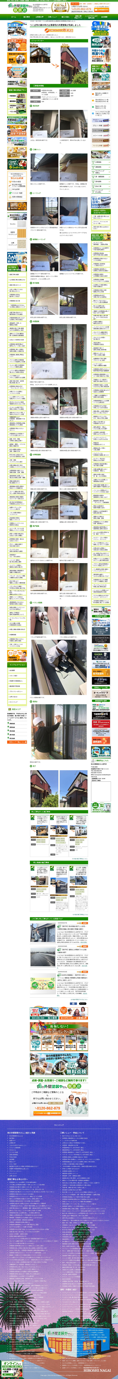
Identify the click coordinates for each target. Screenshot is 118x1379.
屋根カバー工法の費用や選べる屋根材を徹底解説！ (76, 1180)
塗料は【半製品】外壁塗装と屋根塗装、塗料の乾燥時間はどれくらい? (28, 1285)
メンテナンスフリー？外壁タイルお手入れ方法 (100, 438)
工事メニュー (52, 17)
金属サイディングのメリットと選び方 (15, 508)
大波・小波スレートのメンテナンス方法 (16, 645)
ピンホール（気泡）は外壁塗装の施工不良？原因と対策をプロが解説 (28, 1262)
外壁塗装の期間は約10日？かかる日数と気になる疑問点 (24, 1201)
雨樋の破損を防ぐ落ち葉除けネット (15, 482)
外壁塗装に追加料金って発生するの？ (99, 264)
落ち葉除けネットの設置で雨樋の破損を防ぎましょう (76, 1241)
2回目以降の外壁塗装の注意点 (98, 343)
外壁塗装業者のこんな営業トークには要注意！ (101, 401)
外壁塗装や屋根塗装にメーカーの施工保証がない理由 (101, 375)
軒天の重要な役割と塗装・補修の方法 (15, 450)
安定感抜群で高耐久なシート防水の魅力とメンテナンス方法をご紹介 (28, 1318)
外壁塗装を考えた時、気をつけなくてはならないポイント (25, 1267)
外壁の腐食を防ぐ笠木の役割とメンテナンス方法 (17, 466)
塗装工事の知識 (14, 274)
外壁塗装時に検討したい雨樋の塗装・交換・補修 (17, 471)
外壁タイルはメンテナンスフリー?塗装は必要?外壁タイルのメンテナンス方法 (83, 1211)
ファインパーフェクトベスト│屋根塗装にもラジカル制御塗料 (79, 1295)
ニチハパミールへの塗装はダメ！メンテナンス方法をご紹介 (25, 1327)
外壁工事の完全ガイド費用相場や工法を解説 (16, 313)
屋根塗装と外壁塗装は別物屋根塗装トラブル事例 (17, 424)
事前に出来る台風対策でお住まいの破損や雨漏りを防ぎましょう (26, 1332)
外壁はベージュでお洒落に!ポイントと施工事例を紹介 (101, 559)
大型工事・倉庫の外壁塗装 (69, 1274)
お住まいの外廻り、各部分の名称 (18, 1234)
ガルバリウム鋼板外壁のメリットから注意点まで (100, 333)
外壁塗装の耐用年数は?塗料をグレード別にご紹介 (17, 345)
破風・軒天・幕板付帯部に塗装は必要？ (16, 439)
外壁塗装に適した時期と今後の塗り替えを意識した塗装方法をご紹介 (28, 1248)
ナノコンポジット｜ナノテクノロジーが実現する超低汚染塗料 (79, 1313)
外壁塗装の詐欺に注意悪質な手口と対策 (99, 291)
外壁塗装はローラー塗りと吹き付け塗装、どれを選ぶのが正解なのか (28, 1288)
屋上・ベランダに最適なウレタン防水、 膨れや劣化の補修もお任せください (30, 1316)
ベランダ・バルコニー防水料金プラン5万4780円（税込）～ (78, 1154)
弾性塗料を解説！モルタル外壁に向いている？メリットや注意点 (26, 1363)
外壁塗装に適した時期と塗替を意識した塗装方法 (17, 350)
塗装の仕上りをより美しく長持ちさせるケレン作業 (17, 413)
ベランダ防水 (17, 111)
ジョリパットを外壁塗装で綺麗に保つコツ (101, 454)
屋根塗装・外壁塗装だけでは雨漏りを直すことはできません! (25, 1217)
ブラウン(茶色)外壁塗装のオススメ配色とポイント (101, 564)
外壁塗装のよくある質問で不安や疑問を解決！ (101, 248)
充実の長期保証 (13, 1154)
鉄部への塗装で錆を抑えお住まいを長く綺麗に (17, 534)
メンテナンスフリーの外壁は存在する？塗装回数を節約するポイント (28, 1238)
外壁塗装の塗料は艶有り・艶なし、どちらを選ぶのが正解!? (78, 1349)
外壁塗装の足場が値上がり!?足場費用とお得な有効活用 (77, 1283)
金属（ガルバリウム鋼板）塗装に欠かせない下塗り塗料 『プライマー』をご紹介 (84, 1360)
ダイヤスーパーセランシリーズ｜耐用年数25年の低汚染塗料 (78, 1304)
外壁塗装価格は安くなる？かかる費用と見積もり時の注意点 (78, 1161)
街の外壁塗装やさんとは (16, 1136)
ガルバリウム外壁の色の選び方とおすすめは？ (22, 1243)
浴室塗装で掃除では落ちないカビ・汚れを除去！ (75, 1255)
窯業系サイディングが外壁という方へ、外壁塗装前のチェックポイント (81, 1365)
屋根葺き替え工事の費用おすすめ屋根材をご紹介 (17, 329)
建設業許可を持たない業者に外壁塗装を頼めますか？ (23, 1166)
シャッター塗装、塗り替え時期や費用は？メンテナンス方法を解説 (80, 1258)
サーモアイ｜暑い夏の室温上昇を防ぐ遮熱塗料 (75, 1297)
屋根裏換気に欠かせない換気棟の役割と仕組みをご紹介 (24, 1321)
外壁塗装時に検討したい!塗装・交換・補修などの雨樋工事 (78, 1237)
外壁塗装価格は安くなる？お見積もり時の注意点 (17, 318)
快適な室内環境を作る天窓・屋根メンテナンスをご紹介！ (78, 1232)
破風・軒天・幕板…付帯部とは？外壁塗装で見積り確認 (77, 1222)
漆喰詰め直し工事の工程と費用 (99, 449)
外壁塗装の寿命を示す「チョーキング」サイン (17, 387)
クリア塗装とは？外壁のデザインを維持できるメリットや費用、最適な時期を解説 (84, 1337)
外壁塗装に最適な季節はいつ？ (17, 355)
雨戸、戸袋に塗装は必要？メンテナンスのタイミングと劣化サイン (80, 1262)
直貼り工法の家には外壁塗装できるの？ (99, 422)
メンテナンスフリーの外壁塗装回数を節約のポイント (101, 327)
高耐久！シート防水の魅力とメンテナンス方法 (17, 597)
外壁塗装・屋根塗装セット (17, 106)
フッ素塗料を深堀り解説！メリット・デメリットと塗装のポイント (27, 1360)
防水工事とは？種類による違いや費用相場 (17, 582)
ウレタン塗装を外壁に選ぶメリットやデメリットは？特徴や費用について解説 (83, 1335)
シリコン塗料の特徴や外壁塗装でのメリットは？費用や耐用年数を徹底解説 (82, 1330)
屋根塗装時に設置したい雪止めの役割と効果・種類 (17, 476)
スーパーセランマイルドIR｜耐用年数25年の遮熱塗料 (76, 1299)
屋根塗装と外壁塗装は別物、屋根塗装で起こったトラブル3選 (26, 1278)
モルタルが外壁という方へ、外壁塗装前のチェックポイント (78, 1363)
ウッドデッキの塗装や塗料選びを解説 (16, 550)
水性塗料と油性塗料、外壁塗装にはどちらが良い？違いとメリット (80, 1351)
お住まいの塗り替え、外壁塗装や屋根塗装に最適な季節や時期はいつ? (28, 1250)
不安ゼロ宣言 (13, 1157)
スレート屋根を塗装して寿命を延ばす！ (73, 1272)
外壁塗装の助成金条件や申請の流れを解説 (100, 254)
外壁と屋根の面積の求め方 (17, 629)
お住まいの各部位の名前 (17, 339)
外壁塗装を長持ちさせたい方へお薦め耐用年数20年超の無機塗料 (80, 1353)
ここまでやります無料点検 (91, 17)
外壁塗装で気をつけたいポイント (17, 429)
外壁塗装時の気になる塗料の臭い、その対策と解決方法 (24, 1213)
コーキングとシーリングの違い (17, 618)
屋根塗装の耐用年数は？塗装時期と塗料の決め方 (100, 528)
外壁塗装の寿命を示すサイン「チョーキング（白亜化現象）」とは (27, 1252)
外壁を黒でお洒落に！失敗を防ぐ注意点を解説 (100, 549)
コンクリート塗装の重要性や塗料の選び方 (16, 566)
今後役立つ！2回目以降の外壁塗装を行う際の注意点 (76, 1185)
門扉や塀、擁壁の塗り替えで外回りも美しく (74, 1187)
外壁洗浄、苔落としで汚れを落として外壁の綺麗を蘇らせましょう (80, 1265)
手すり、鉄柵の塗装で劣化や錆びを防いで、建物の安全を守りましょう (81, 1251)
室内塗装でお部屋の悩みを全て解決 (72, 1190)
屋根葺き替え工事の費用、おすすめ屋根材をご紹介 (76, 1178)
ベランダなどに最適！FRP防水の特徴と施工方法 (17, 587)
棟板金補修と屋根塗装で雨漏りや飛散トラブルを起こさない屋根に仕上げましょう (31, 1306)
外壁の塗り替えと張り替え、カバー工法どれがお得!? (100, 317)
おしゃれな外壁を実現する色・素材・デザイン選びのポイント (26, 1344)
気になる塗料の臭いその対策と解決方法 (99, 306)
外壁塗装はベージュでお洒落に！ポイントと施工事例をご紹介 (26, 1356)
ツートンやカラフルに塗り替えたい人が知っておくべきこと (102, 113)
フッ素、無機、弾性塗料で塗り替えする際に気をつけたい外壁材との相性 (29, 1302)
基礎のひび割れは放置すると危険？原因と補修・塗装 (23, 1337)
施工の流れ (65, 17)
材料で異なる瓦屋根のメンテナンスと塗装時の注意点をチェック (79, 1218)
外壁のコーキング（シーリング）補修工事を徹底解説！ (77, 1201)
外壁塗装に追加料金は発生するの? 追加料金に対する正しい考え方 (80, 1199)
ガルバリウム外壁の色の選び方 (99, 338)
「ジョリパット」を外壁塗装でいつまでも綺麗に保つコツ (25, 1299)
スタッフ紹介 (13, 675)
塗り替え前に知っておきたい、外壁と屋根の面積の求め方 (25, 1295)
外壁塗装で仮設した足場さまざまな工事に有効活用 (101, 385)
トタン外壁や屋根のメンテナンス (15, 513)
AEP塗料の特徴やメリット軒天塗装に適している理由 (101, 601)
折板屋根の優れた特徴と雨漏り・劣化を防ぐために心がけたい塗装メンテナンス (84, 1208)
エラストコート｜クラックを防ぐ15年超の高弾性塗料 (76, 1316)
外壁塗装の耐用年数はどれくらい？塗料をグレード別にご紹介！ (26, 1245)
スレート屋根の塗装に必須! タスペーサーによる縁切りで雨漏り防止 (27, 1281)
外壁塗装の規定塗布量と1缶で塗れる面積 (100, 464)
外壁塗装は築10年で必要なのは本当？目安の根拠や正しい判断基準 (27, 1203)
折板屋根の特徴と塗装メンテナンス (15, 518)
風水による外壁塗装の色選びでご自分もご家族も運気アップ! (25, 1198)
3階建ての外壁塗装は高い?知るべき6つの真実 (101, 312)
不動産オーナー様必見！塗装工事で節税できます (100, 380)
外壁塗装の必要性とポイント (70, 1171)
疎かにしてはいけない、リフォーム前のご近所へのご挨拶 (25, 1210)
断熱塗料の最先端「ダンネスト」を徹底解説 (101, 501)
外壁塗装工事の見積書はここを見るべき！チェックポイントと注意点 (81, 1159)
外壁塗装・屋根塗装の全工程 (70, 1145)
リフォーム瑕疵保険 (14, 1147)
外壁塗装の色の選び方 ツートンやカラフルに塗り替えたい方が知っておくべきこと (32, 1191)
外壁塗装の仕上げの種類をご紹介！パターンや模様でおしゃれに (26, 1367)
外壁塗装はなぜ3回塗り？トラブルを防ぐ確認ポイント (24, 1269)
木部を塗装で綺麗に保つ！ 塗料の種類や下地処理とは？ (24, 1325)
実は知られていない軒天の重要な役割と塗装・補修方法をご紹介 (79, 1227)
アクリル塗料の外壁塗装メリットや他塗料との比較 (17, 360)
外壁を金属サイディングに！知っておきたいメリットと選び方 (79, 1204)
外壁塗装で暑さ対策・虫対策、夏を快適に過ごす (75, 1281)
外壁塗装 (17, 96)
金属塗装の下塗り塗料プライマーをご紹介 (99, 359)
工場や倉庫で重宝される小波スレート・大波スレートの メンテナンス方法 (29, 1304)
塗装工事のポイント (15, 285)
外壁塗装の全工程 (15, 301)
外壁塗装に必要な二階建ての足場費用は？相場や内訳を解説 (78, 1286)
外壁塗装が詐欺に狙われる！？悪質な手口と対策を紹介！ (25, 1274)
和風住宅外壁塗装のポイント (99, 443)
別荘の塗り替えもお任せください (101, 227)
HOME (32, 21)
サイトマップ (13, 702)
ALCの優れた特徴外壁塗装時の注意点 (15, 624)
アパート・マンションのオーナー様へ (100, 222)
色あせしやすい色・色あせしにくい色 (101, 107)
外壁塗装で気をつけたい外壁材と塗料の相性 (17, 640)
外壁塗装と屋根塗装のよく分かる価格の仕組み (75, 1138)
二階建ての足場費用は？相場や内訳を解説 (100, 396)
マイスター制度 (13, 1152)
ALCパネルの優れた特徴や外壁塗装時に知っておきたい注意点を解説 (28, 1292)
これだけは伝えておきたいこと (17, 1145)
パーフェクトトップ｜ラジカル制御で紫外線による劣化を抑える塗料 (81, 1292)
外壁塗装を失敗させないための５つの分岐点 (21, 1194)
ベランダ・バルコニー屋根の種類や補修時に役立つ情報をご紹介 (26, 1309)
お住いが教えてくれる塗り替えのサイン (16, 290)
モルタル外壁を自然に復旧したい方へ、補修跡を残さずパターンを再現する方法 (31, 1259)
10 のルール (12, 1150)
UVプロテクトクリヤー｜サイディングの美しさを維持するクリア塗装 (81, 1318)
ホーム (13, 17)
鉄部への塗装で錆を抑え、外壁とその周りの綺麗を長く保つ (78, 1246)
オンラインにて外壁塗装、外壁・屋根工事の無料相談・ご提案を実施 (81, 1194)
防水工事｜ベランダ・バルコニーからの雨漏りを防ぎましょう (79, 1192)
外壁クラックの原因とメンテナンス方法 (16, 392)
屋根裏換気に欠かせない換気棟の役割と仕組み (17, 603)
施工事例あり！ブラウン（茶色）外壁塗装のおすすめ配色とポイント (28, 1358)
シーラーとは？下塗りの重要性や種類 (99, 364)
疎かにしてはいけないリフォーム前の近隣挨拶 (100, 301)
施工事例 (26, 17)
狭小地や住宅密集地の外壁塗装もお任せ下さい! (17, 503)
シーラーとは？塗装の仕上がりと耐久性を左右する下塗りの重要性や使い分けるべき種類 (86, 1356)
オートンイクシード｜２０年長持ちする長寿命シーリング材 (78, 1327)
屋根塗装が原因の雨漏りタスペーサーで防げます (17, 497)
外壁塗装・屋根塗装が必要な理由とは (19, 1222)
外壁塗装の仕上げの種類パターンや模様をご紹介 (100, 580)
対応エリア (12, 1161)
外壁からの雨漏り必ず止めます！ (71, 1168)
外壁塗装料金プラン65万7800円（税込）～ (74, 1147)
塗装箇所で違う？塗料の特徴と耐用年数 (99, 348)
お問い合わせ (13, 696)
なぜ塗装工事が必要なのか (17, 279)
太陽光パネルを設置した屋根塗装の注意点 (100, 480)
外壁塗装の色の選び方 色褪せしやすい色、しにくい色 (24, 1187)
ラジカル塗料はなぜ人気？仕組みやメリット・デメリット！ (25, 1365)
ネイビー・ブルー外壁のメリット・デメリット (100, 538)
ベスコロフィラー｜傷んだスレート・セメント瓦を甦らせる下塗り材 (81, 1302)
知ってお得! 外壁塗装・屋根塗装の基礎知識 (21, 1220)
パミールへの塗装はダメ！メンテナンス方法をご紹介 (101, 491)
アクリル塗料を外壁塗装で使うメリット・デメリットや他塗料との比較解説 (82, 1332)
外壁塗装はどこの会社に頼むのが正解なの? (21, 1283)
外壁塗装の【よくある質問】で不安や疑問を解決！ (23, 1182)
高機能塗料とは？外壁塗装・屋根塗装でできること (17, 419)
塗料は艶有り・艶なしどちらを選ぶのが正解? (100, 427)
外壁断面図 (13, 634)
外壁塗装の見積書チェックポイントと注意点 (101, 280)
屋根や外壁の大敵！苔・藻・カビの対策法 (99, 475)
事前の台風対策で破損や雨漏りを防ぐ (99, 506)
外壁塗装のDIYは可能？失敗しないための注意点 (100, 406)
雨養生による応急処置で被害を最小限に (100, 512)
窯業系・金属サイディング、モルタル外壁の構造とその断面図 (26, 1297)
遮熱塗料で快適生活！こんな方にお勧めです (74, 1311)
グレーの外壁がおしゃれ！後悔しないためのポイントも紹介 (25, 1349)
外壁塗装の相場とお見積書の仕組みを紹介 (100, 275)
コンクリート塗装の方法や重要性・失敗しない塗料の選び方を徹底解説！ (82, 1260)
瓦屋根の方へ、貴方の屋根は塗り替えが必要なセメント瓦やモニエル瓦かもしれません (85, 1220)
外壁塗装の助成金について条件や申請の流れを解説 (76, 1197)
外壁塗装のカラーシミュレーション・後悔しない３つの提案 (25, 1196)
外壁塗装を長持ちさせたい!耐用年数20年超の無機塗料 (101, 370)
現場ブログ (12, 1140)
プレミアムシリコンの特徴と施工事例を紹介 (99, 585)
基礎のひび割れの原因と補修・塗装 (98, 517)
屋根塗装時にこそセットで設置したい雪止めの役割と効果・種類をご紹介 (82, 1239)
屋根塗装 (17, 101)
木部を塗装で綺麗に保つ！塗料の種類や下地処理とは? (101, 485)
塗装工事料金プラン (78, 17)
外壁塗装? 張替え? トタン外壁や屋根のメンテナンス (76, 1206)
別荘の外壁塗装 (66, 1279)
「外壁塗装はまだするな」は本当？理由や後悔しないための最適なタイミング (30, 1206)
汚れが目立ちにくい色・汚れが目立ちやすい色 (102, 100)
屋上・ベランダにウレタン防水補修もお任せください (17, 592)
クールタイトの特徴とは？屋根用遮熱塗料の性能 (101, 591)
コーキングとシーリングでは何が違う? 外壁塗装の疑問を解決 (26, 1290)
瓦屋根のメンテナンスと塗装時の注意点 (17, 524)
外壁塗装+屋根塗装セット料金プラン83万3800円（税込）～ (78, 1152)
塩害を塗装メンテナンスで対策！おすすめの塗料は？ (23, 1323)
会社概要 (104, 17)
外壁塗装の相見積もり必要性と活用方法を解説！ (101, 270)
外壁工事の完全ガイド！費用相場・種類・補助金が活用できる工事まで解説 (30, 1208)
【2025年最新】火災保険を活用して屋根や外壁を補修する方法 (79, 1166)
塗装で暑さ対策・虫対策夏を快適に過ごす (17, 381)
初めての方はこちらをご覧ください (72, 1136)
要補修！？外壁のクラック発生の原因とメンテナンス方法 (25, 1255)
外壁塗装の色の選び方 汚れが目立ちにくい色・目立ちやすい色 (26, 1189)
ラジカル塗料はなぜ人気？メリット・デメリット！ (101, 596)
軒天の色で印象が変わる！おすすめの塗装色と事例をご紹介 (78, 1229)
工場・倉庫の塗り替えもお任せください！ (101, 217)
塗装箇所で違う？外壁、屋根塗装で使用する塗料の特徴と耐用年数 (80, 1344)
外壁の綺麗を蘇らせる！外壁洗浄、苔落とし (100, 470)
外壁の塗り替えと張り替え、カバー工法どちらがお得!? (24, 1231)
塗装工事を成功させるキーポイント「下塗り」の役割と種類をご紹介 (81, 1358)
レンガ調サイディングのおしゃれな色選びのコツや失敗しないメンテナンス (30, 1257)
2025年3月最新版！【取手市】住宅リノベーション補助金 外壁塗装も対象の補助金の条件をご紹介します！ (72, 977)
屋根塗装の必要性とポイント (70, 1173)
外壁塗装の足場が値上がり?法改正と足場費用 (101, 391)
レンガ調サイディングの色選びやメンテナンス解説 (17, 397)
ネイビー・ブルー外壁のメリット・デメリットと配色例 (24, 1346)
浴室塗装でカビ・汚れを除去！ (15, 555)
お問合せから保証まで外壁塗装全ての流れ (73, 1143)
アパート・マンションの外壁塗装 (71, 1276)
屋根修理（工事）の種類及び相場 (15, 324)
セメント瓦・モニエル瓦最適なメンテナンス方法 (17, 529)
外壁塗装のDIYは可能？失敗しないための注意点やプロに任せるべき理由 (29, 1229)
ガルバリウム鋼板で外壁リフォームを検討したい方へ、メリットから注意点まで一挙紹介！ (34, 1241)
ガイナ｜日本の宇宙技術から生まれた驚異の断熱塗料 (76, 1323)
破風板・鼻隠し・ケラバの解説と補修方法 (17, 445)
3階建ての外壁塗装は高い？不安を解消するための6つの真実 (25, 1215)
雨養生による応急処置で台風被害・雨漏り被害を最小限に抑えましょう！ (29, 1335)
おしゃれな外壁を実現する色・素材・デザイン (101, 533)
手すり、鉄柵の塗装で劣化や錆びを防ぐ (16, 545)
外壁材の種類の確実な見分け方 (98, 322)
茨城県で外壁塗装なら (16, 681)
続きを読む (84, 942)
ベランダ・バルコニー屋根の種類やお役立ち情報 (17, 576)
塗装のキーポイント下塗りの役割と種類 (99, 354)
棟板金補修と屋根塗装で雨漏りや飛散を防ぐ (17, 571)
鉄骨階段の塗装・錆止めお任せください (17, 539)
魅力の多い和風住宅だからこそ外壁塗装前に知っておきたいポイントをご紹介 (83, 1213)
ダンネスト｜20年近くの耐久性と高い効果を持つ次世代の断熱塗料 (80, 1321)
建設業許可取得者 (15, 686)
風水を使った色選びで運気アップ (101, 94)
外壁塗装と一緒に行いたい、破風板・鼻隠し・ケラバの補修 (78, 1225)
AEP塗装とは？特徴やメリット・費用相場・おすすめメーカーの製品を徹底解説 (84, 1339)
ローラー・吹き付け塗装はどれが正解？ (99, 459)
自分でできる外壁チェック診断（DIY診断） (21, 1227)
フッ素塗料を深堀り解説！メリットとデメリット (101, 570)
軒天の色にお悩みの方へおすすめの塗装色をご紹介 (17, 455)
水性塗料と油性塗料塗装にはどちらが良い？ (100, 433)
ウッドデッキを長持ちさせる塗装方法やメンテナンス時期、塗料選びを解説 (82, 1253)
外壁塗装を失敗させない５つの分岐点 (100, 259)
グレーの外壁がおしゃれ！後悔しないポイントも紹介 (101, 543)
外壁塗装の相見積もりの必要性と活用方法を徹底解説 (23, 1271)
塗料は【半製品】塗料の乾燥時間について (17, 613)
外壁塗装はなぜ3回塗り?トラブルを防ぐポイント (17, 434)
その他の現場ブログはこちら (79, 999)
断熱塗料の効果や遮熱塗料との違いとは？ (100, 496)
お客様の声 (39, 17)
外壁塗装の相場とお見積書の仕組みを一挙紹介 (75, 1157)
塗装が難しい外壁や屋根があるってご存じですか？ (101, 412)
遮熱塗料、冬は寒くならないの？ (71, 1342)
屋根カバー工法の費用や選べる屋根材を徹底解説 (17, 334)
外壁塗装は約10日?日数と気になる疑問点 (99, 296)
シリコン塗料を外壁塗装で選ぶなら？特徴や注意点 (17, 371)
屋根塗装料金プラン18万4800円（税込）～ (74, 1150)
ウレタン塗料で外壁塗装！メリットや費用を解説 (17, 366)
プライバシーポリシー (16, 691)
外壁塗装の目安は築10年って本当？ (15, 295)
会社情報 (11, 1159)
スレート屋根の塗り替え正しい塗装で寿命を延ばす (17, 492)
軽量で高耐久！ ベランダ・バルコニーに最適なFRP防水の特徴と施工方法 (29, 1313)
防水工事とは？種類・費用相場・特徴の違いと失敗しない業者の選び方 (28, 1311)
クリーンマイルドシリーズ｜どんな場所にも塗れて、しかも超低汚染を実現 (82, 1325)
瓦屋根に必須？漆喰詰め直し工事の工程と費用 (75, 1215)
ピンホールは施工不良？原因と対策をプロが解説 (17, 408)
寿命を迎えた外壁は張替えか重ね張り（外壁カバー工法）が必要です (81, 1183)
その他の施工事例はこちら (80, 858)
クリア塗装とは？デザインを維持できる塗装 (17, 376)
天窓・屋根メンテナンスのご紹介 (16, 460)
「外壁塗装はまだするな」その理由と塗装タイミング (17, 306)
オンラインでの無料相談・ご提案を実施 (100, 243)
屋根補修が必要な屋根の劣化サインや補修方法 (17, 487)
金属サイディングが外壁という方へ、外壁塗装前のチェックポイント (81, 1367)
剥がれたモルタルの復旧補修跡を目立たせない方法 (17, 403)
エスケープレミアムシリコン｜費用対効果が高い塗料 (76, 1306)
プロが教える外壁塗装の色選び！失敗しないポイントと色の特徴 (26, 1184)
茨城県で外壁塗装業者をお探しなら (19, 1168)
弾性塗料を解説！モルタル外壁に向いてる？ (101, 575)
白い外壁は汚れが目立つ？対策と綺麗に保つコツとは (101, 554)
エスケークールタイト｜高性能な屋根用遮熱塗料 (75, 1309)
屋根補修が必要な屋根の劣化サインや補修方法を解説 (76, 1244)
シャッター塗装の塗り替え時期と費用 (15, 561)
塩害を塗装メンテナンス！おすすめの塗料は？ (17, 608)
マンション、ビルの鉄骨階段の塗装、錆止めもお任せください (79, 1248)
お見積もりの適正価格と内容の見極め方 (100, 285)
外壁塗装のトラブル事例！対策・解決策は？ (101, 522)
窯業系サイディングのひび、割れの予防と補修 (100, 417)
